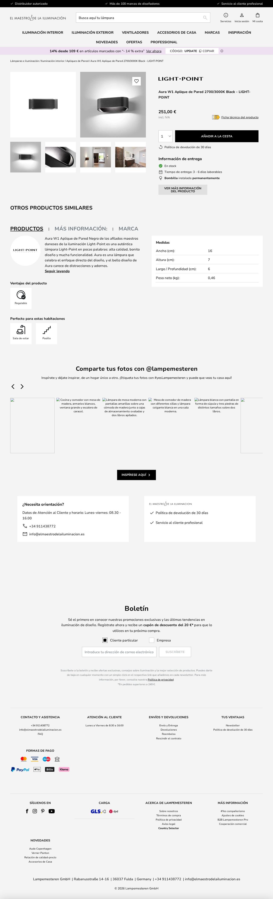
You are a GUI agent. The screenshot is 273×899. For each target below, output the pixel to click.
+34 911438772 (42, 526)
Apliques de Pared (77, 60)
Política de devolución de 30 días (233, 729)
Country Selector (168, 828)
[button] (25, 157)
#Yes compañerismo (233, 811)
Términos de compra (168, 815)
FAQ (40, 733)
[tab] (29, 229)
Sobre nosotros (168, 811)
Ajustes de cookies (233, 815)
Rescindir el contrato (168, 738)
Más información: (81, 228)
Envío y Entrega (168, 725)
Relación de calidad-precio (40, 857)
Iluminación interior (52, 60)
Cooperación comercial (233, 823)
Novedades (107, 42)
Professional (164, 42)
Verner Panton (40, 852)
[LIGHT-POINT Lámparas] (181, 79)
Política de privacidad (161, 679)
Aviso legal (168, 823)
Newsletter (233, 725)
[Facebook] (27, 811)
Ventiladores (135, 32)
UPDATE (192, 51)
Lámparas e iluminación (24, 60)
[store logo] (38, 17)
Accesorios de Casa (40, 861)
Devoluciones (169, 729)
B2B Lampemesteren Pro (233, 819)
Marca (128, 228)
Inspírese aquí (134, 475)
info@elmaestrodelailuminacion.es (56, 534)
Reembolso (169, 733)
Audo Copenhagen (40, 848)
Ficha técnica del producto (239, 117)
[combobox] (143, 17)
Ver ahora (153, 51)
